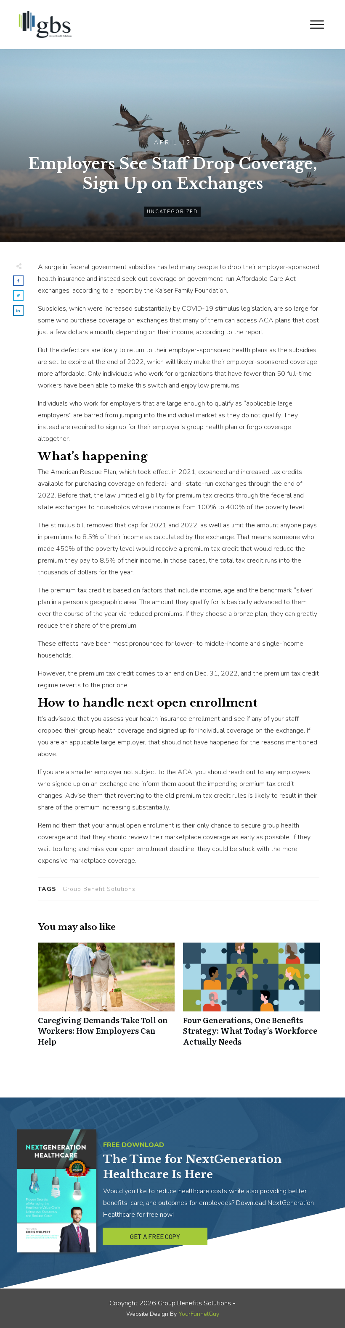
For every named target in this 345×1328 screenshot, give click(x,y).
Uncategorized (172, 212)
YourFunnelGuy (198, 1314)
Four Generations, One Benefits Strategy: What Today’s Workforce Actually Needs (251, 999)
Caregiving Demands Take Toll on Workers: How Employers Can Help (106, 999)
